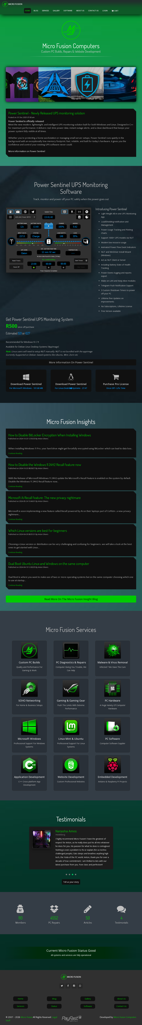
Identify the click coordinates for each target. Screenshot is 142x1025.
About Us (80, 10)
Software (88, 1006)
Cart (117, 11)
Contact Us (93, 10)
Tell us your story (71, 882)
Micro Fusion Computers (125, 1017)
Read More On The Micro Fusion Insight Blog (71, 599)
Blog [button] (36, 10)
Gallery (56, 10)
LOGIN (105, 10)
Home (27, 10)
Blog (54, 998)
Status (54, 1006)
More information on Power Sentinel (26, 151)
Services (45, 10)
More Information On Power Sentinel (71, 362)
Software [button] (68, 10)
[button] (66, 874)
